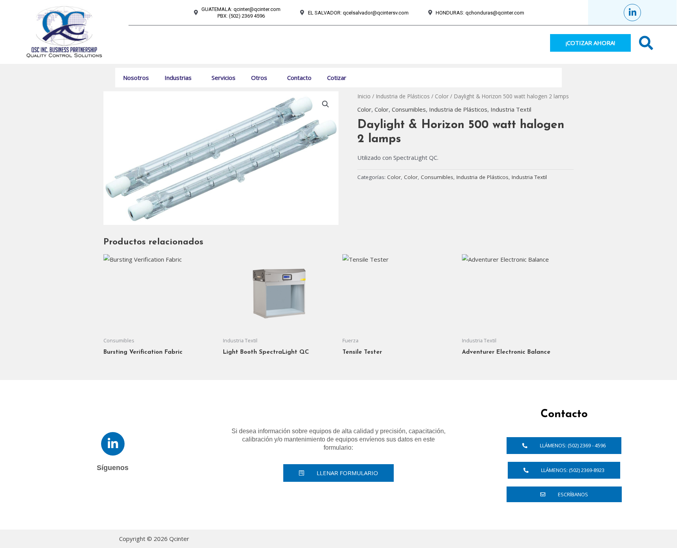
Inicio (364, 96)
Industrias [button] (178, 77)
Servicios (223, 77)
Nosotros (136, 77)
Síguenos (113, 468)
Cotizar (336, 77)
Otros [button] (259, 77)
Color (442, 96)
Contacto (299, 77)
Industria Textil (511, 109)
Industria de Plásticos (403, 96)
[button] (195, 77)
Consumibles (409, 109)
